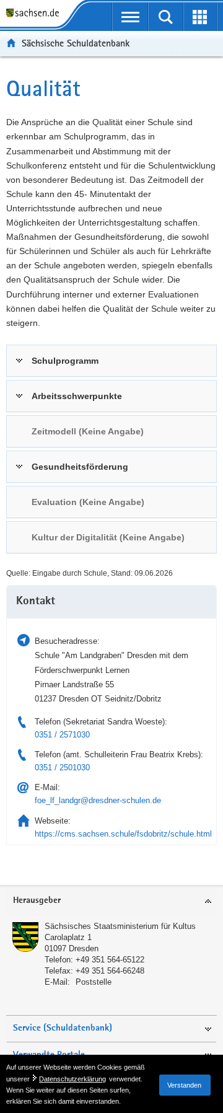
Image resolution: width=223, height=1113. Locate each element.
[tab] (111, 361)
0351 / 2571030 (62, 734)
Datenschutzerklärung (72, 1079)
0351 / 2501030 (62, 767)
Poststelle (94, 982)
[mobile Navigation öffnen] (130, 16)
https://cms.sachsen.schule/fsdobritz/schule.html (123, 833)
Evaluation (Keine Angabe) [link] (88, 502)
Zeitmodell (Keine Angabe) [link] (88, 431)
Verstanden (184, 1085)
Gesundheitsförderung (80, 467)
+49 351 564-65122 (110, 959)
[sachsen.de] (35, 14)
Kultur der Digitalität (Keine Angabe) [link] (108, 537)
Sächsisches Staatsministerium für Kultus (120, 926)
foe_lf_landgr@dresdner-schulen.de (98, 800)
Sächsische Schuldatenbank (75, 43)
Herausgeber (37, 900)
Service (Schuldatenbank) (62, 1028)
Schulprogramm (65, 361)
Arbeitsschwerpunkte (77, 396)
